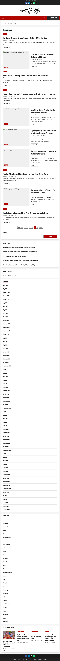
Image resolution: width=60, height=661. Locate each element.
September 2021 (7, 450)
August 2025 (6, 299)
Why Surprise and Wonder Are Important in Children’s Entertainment (19, 247)
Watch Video (54, 18)
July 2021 (5, 457)
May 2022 (5, 422)
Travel (4, 618)
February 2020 (6, 510)
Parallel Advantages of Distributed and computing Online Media (25, 174)
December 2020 (7, 482)
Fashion (5, 548)
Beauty (4, 530)
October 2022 (6, 404)
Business (5, 34)
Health (4, 565)
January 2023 (6, 394)
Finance (5, 551)
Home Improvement (7, 572)
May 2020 (5, 499)
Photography (6, 590)
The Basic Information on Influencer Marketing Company (16, 158)
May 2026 (5, 289)
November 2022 (6, 401)
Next (40, 227)
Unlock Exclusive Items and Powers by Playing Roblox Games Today (19, 265)
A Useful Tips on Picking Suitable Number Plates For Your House (25, 75)
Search (5, 232)
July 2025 (5, 303)
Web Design (5, 621)
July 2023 (5, 373)
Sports (4, 611)
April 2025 (5, 313)
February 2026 (6, 292)
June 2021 (5, 460)
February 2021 (6, 475)
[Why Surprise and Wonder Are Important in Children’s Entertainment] (9, 635)
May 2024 (5, 345)
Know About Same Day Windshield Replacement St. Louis (16, 60)
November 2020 (7, 485)
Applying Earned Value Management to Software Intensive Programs (16, 137)
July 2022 (5, 415)
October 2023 (6, 362)
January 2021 (6, 478)
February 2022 (6, 432)
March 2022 (5, 429)
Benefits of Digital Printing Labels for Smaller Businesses (16, 117)
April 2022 (5, 425)
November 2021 (6, 443)
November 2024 (6, 327)
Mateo (5, 40)
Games (4, 555)
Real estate (5, 593)
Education (5, 541)
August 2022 (6, 411)
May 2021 (5, 464)
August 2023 (6, 369)
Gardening (5, 558)
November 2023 (6, 359)
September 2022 (7, 408)
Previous (20, 227)
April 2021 (5, 468)
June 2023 (5, 376)
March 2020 (6, 506)
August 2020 (6, 492)
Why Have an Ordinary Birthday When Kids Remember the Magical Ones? (20, 251)
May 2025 (5, 310)
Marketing (5, 583)
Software (5, 607)
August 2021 (6, 453)
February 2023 (6, 390)
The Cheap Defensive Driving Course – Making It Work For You (25, 38)
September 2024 (7, 331)
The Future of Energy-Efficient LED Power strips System (16, 197)
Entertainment (6, 544)
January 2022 (6, 436)
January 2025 (6, 320)
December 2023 (6, 355)
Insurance (5, 576)
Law (4, 579)
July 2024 (5, 338)
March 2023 (5, 387)
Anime (4, 520)
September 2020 (7, 489)
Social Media (6, 604)
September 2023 (7, 366)
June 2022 (5, 418)
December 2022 (6, 397)
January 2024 (6, 352)
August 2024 (6, 334)
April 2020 (5, 503)
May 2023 (5, 380)
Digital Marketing (7, 537)
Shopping (5, 600)
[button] (3, 17)
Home (4, 569)
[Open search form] (45, 17)
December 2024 (6, 324)
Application (5, 523)
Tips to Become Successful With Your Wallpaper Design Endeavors (26, 212)
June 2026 (5, 285)
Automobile (5, 527)
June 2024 (5, 341)
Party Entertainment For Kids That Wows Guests (14, 256)
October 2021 (6, 446)
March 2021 (5, 471)
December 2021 (6, 439)
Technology (5, 614)
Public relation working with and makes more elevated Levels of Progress (29, 93)
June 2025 (5, 306)
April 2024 (5, 348)
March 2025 (5, 317)
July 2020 (5, 496)
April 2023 (5, 383)
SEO (4, 597)
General (5, 562)
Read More (7, 48)
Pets (4, 586)
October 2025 (6, 296)
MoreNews (37, 659)
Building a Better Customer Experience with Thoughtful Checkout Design (20, 260)
